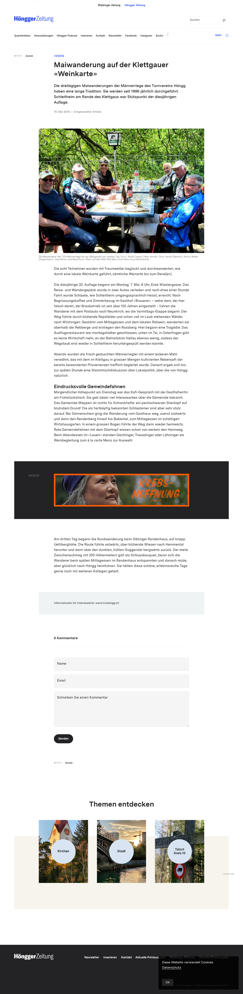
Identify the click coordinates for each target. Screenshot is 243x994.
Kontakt (126, 957)
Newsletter (91, 957)
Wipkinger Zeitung (109, 5)
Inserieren (110, 957)
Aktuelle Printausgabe (150, 957)
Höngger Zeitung (135, 5)
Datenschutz (171, 967)
